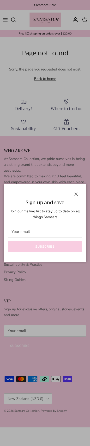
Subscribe (45, 246)
